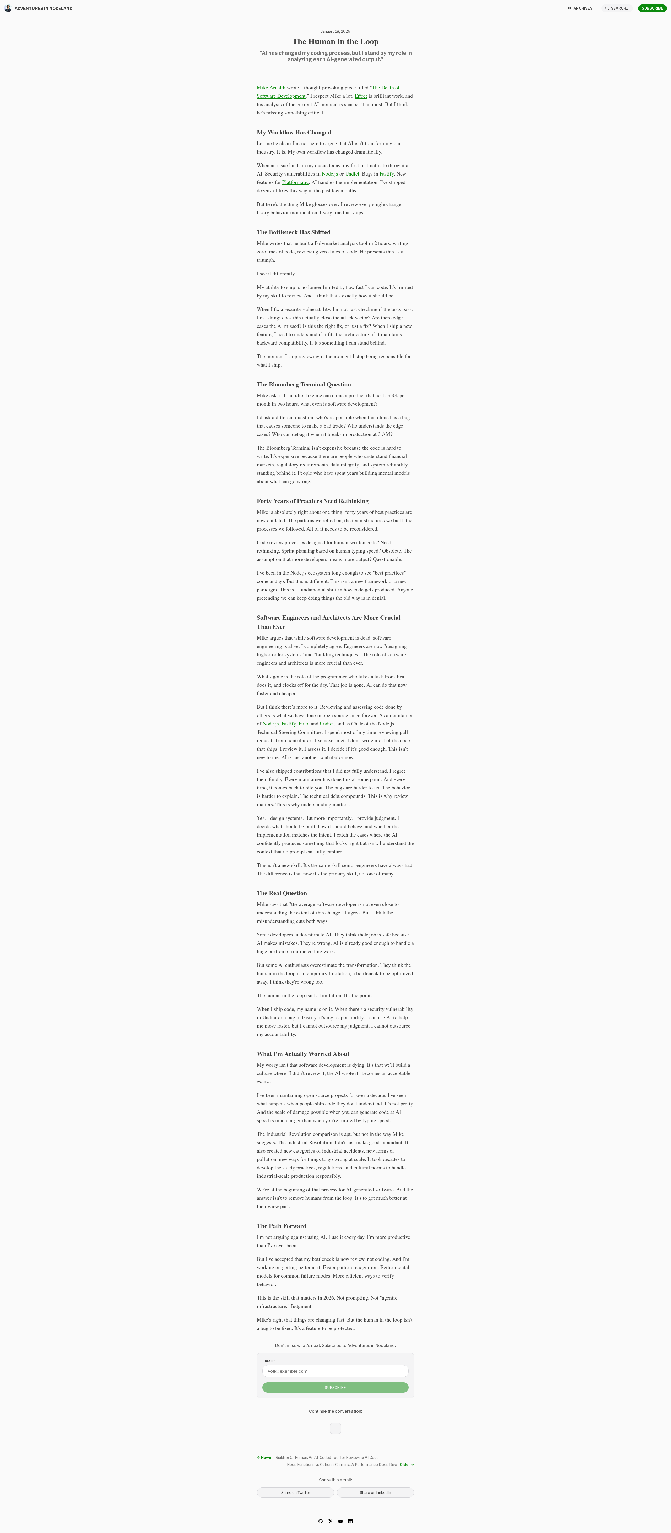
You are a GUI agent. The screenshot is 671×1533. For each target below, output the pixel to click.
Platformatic (295, 182)
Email (268, 1361)
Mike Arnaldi (271, 87)
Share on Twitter (295, 1492)
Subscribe (652, 8)
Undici (352, 173)
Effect (361, 95)
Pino (303, 723)
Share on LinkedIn (375, 1492)
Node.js (330, 173)
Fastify (387, 173)
